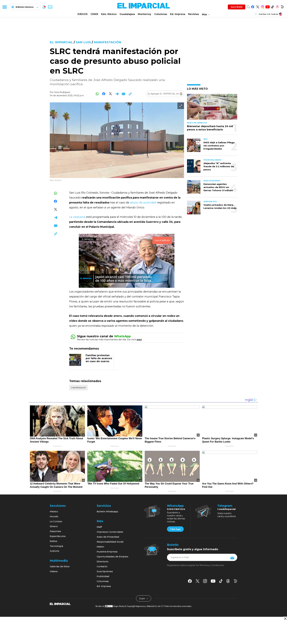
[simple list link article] (212, 108)
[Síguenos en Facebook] (252, 6)
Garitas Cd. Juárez (268, 14)
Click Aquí (175, 529)
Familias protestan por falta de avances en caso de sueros (99, 358)
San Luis (83, 42)
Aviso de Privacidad (108, 536)
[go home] (60, 603)
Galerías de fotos (60, 566)
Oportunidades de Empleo (112, 556)
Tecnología (56, 546)
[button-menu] (4, 7)
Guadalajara (127, 14)
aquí (139, 339)
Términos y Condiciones (211, 565)
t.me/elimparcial (226, 509)
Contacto (102, 566)
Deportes (55, 531)
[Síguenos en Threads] (277, 6)
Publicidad (103, 576)
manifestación (107, 42)
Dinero (54, 526)
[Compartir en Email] (123, 94)
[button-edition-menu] (256, 13)
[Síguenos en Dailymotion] (282, 6)
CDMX (94, 14)
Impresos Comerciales (110, 531)
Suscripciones (105, 571)
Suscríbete (236, 7)
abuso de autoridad (143, 202)
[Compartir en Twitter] (110, 94)
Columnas (160, 14)
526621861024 (176, 509)
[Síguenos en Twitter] (257, 6)
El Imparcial (61, 42)
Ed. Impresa (177, 14)
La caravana (77, 217)
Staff (99, 526)
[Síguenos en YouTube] (267, 6)
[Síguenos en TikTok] (272, 6)
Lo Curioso (56, 521)
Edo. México (109, 14)
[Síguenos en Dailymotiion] (235, 581)
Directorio (102, 561)
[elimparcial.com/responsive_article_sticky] (285, 618)
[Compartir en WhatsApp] (97, 94)
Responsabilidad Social (110, 541)
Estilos (53, 541)
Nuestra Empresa (107, 551)
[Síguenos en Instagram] (262, 6)
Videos (54, 571)
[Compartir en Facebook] (104, 94)
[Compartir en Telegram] (117, 94)
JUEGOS (82, 14)
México (54, 511)
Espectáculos (58, 536)
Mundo (54, 516)
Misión (100, 546)
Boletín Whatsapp (107, 511)
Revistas (193, 14)
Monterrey (144, 14)
